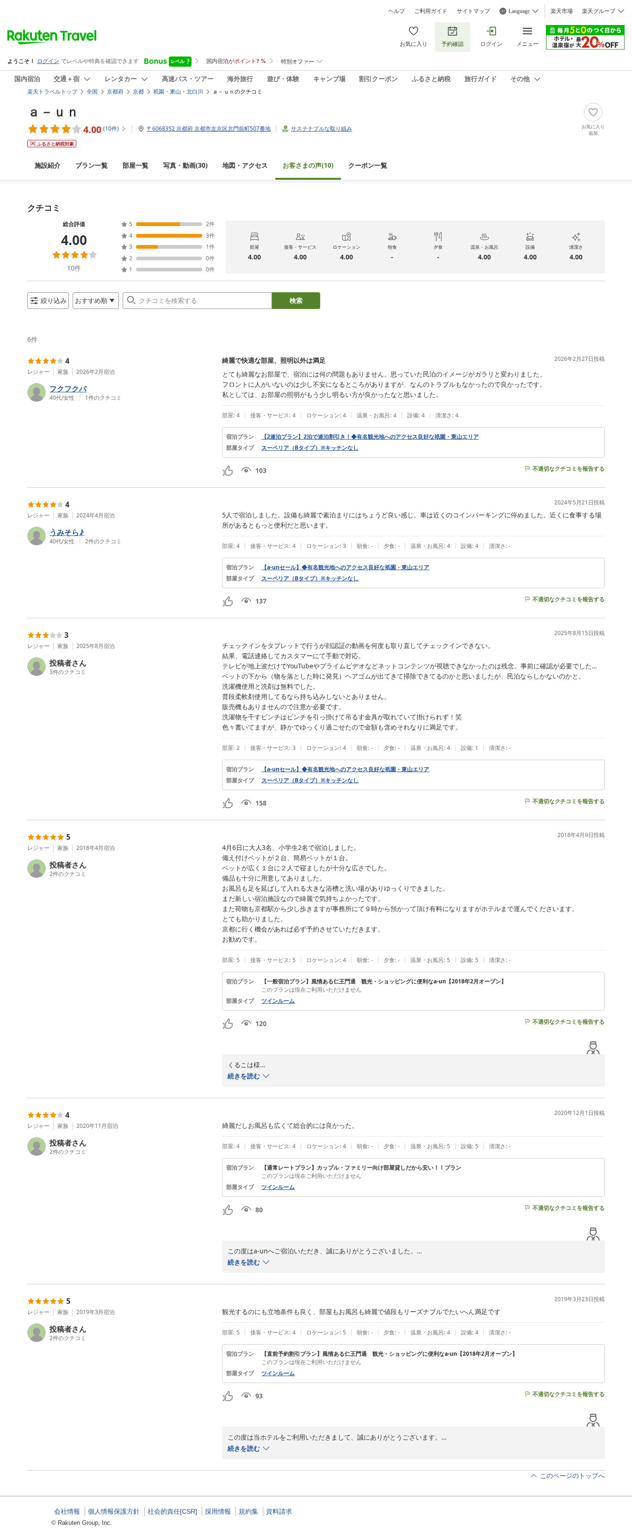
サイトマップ (473, 11)
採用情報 (218, 1511)
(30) (185, 165)
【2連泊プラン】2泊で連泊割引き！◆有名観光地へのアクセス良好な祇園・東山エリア (370, 436)
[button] (121, 392)
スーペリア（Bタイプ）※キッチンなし (310, 448)
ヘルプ (396, 11)
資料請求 (279, 1511)
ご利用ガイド (430, 11)
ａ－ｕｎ (53, 111)
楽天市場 (562, 11)
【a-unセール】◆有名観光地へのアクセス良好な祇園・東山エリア (345, 567)
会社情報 (67, 1511)
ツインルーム (278, 1001)
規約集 (248, 1511)
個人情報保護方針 (114, 1511)
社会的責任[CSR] (172, 1511)
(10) (308, 165)
